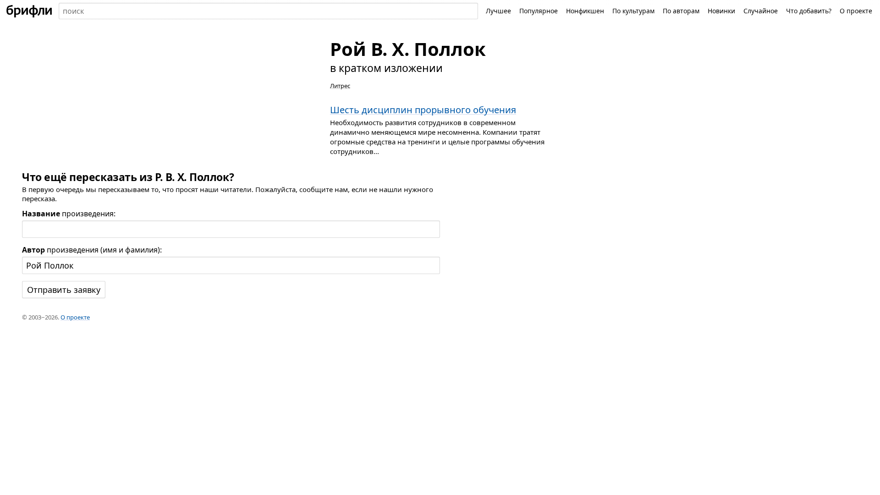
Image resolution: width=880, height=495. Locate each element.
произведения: (69, 214)
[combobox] (268, 11)
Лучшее (498, 10)
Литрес (340, 86)
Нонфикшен (585, 10)
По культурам (633, 10)
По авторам (681, 10)
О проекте (856, 10)
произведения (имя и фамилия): (92, 250)
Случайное (760, 10)
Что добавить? (808, 10)
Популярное (538, 10)
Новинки (721, 10)
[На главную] (29, 11)
